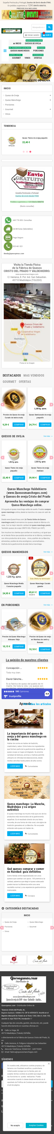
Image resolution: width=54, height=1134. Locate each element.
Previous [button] (2, 405)
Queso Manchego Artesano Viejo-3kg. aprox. (24, 417)
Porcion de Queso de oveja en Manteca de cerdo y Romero (17, 640)
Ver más (48, 437)
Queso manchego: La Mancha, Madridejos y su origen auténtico (26, 807)
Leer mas (15, 767)
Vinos (7, 932)
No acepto (15, 1125)
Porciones (8, 928)
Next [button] (51, 405)
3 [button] (30, 153)
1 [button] (24, 153)
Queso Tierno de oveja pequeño (14, 470)
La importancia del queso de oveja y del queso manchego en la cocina (26, 737)
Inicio (27, 916)
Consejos (31, 897)
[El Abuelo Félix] (40, 961)
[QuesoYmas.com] (11, 31)
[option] (27, 140)
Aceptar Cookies (36, 1125)
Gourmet (33, 928)
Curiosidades (33, 767)
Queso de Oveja (11, 923)
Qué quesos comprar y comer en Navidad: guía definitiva (25, 871)
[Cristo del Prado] (14, 961)
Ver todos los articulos (37, 705)
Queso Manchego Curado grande (40, 586)
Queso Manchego (36, 923)
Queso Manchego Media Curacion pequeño (14, 586)
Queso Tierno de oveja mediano (40, 470)
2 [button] (27, 153)
